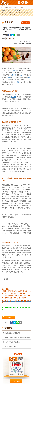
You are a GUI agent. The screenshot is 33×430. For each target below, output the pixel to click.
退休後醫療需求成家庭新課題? (12, 333)
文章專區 (9, 10)
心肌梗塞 (13, 97)
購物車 (22, 2)
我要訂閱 (17, 381)
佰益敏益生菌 (8, 7)
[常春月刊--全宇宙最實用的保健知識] (5, 3)
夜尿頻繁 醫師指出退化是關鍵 (11, 342)
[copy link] (18, 35)
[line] (15, 35)
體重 (17, 82)
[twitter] (12, 35)
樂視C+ (22, 7)
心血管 (16, 94)
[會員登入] (19, 2)
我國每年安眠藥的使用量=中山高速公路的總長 (16, 337)
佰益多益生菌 (16, 7)
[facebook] (9, 35)
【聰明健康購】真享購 (9, 346)
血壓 (15, 75)
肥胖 (9, 77)
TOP (30, 422)
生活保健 (16, 10)
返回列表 (28, 43)
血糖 (20, 75)
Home (3, 10)
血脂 (15, 70)
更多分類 (24, 22)
